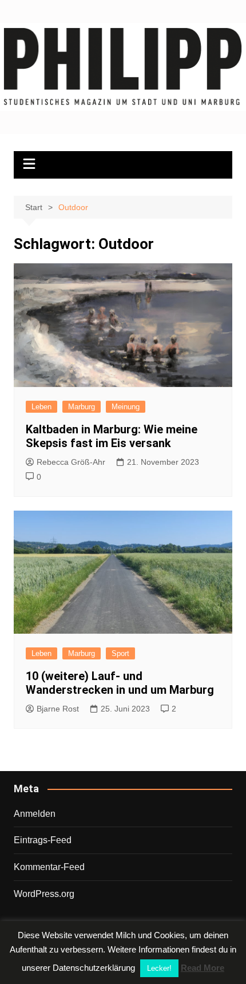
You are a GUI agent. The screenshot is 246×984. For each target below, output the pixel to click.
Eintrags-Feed (43, 840)
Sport (120, 653)
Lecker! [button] (159, 968)
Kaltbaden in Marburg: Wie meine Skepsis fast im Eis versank (111, 436)
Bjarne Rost (58, 708)
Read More (202, 968)
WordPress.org (44, 894)
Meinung (126, 406)
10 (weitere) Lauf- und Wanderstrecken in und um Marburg (120, 683)
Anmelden (34, 814)
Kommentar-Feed (49, 867)
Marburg (81, 406)
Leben (41, 406)
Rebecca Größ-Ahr (71, 462)
